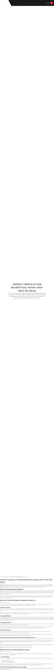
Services (26, 3)
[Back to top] (52, 668)
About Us (21, 3)
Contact (37, 3)
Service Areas (31, 3)
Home (1, 576)
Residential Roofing (6, 576)
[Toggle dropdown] (24, 3)
